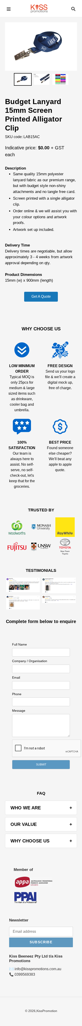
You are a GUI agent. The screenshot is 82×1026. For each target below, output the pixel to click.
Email (16, 677)
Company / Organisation (29, 661)
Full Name (19, 644)
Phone (16, 694)
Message (18, 710)
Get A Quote (41, 296)
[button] (41, 764)
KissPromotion (46, 1011)
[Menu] (8, 8)
